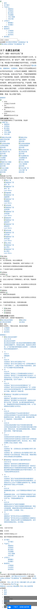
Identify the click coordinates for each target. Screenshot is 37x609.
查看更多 (3, 98)
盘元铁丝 (10, 13)
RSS (21, 586)
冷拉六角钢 (11, 17)
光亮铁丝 (10, 11)
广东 (1, 584)
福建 (24, 582)
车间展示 (10, 25)
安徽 (21, 582)
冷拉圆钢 (10, 15)
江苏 (15, 582)
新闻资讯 (6, 29)
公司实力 (6, 21)
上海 (11, 582)
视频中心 (6, 27)
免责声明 (30, 586)
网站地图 (16, 586)
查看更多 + (3, 335)
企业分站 (9, 586)
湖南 (34, 582)
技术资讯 (10, 35)
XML (25, 586)
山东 (30, 582)
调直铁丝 (10, 9)
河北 (8, 582)
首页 (5, 3)
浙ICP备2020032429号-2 (19, 576)
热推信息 (3, 586)
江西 (27, 582)
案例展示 (10, 23)
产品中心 (6, 7)
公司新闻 (10, 31)
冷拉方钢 (10, 19)
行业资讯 (10, 33)
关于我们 (6, 5)
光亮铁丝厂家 (15, 42)
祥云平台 (13, 584)
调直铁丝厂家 (24, 42)
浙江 (18, 582)
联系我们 (6, 36)
